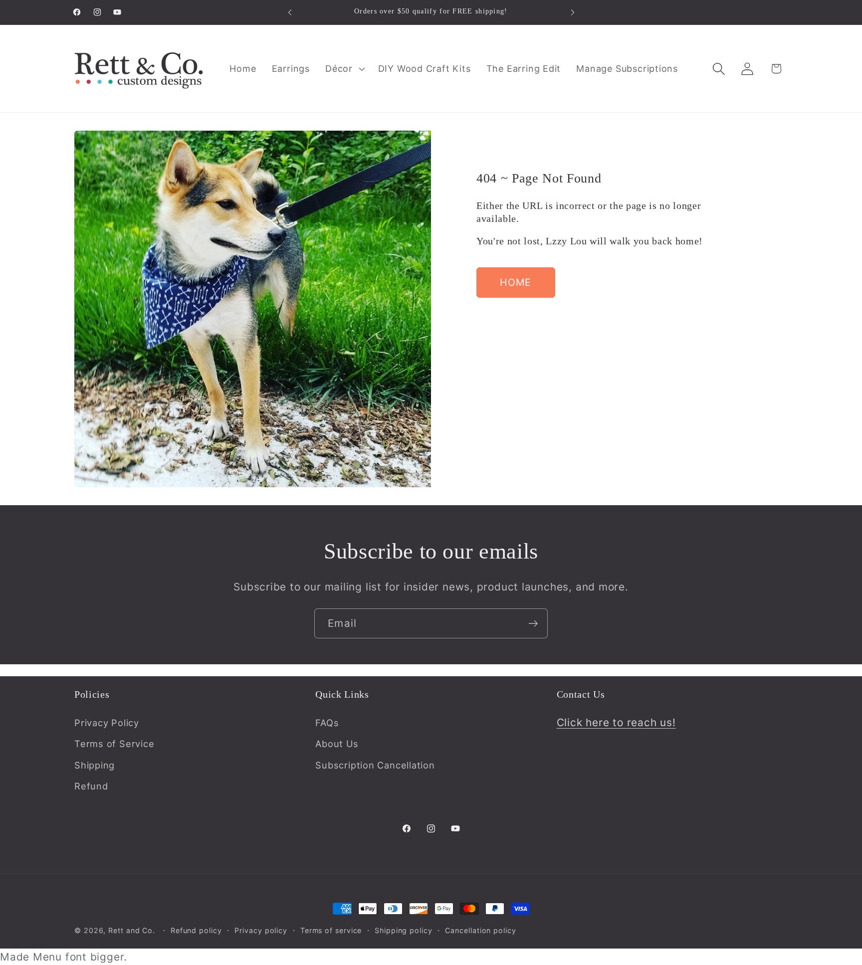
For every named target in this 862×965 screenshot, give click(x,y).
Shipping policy (403, 930)
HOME (515, 282)
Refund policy (196, 930)
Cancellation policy (480, 930)
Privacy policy (260, 930)
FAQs (327, 722)
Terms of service (331, 930)
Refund (91, 785)
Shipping (94, 765)
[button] (344, 68)
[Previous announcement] (290, 12)
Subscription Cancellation (375, 765)
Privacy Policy (106, 722)
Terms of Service (114, 743)
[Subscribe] (533, 623)
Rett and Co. (131, 930)
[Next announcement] (573, 12)
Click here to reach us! (616, 722)
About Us (336, 743)
